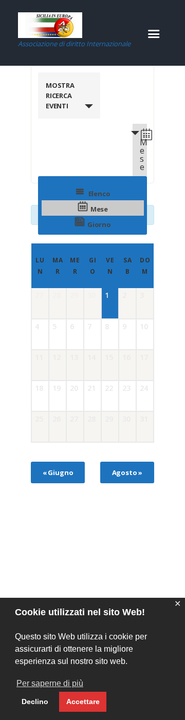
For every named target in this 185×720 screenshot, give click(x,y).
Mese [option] (99, 209)
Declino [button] (35, 701)
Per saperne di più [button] (49, 683)
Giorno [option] (99, 224)
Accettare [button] (83, 701)
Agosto (127, 472)
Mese (143, 155)
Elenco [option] (99, 193)
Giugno (58, 472)
